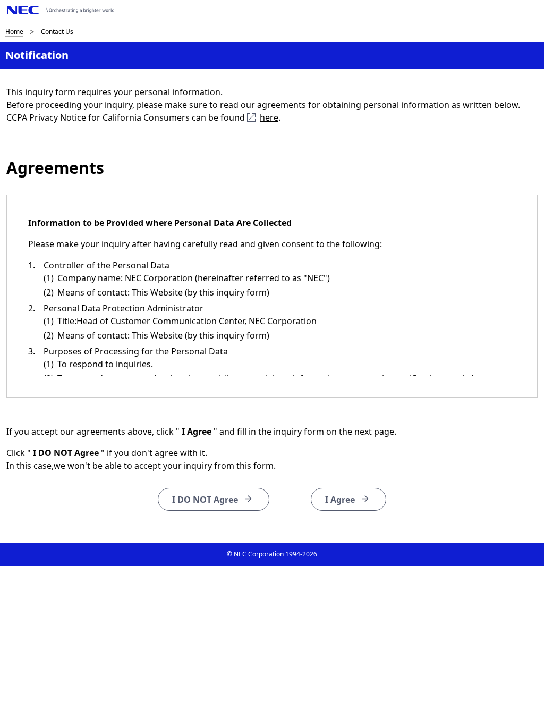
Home (14, 31)
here (269, 117)
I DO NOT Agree (205, 499)
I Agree (340, 499)
